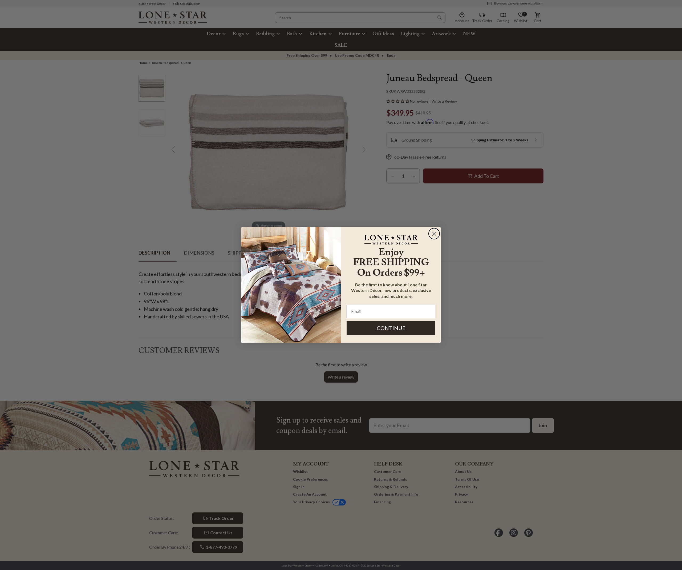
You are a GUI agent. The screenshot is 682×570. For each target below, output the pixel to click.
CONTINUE (391, 328)
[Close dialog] (434, 233)
